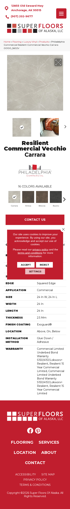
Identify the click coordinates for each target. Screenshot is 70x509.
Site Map (48, 474)
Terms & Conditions (35, 485)
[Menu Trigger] (61, 13)
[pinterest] (38, 430)
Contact (35, 462)
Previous (5, 125)
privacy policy (40, 249)
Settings (35, 271)
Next (64, 125)
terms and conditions (30, 252)
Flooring (17, 41)
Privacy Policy (35, 479)
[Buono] (56, 197)
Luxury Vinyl (30, 41)
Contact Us (35, 219)
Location (25, 452)
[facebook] (30, 430)
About (49, 452)
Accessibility (25, 474)
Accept (26, 264)
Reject (44, 264)
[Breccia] (42, 197)
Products (44, 41)
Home (7, 41)
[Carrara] (14, 197)
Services (49, 442)
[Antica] (28, 197)
